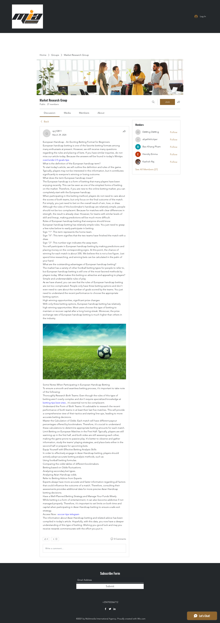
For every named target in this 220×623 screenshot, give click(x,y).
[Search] (153, 102)
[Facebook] (105, 608)
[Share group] (178, 102)
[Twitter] (110, 608)
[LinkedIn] (114, 608)
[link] (49, 112)
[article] (84, 341)
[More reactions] (55, 539)
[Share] (124, 131)
